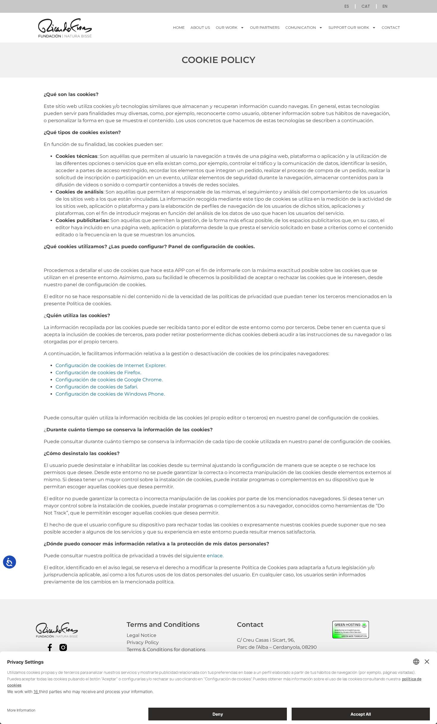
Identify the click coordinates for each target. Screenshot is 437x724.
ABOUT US (200, 27)
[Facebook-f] (50, 647)
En (385, 6)
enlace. (215, 555)
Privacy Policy (143, 642)
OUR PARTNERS (264, 27)
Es (347, 6)
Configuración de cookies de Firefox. (98, 372)
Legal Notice (141, 635)
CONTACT (391, 27)
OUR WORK (227, 27)
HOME (179, 27)
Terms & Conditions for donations (166, 649)
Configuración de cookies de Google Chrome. (109, 380)
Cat (365, 6)
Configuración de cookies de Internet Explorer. (111, 365)
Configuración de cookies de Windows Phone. (110, 394)
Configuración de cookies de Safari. (97, 387)
